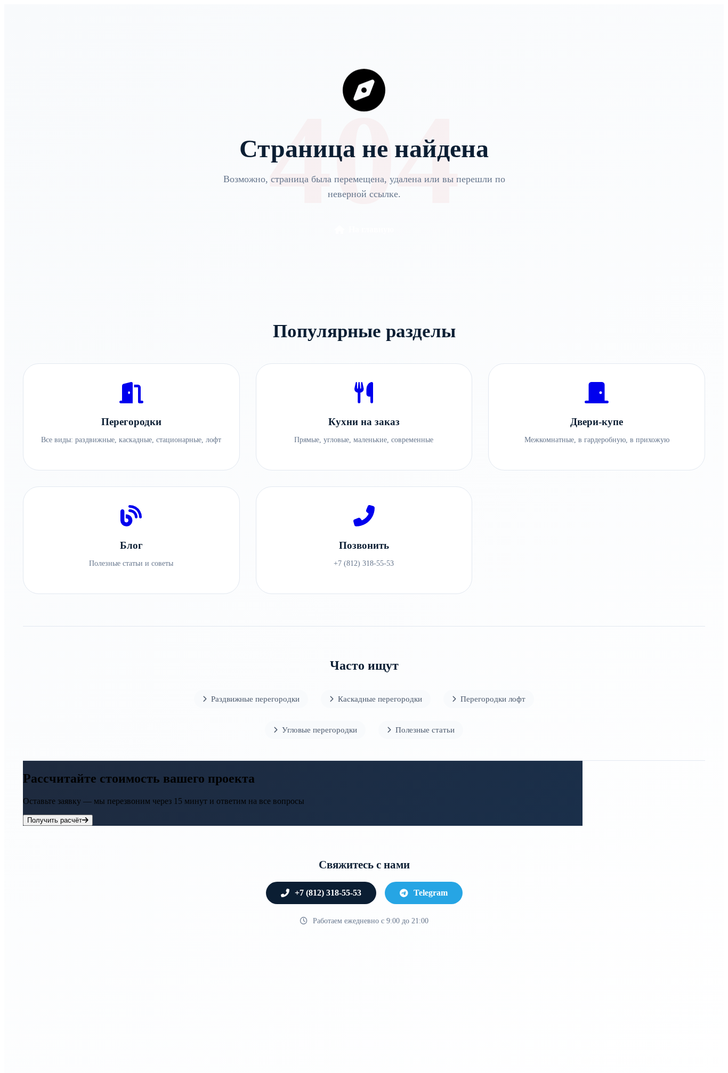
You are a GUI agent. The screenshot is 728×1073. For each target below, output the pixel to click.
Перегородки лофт (492, 698)
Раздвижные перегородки (255, 698)
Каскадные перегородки (380, 698)
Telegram (431, 892)
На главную (371, 229)
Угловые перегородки (319, 729)
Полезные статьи (425, 729)
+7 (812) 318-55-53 (328, 892)
